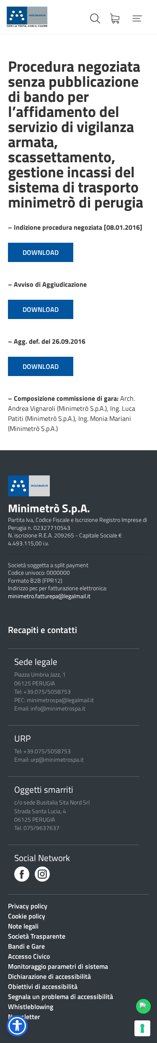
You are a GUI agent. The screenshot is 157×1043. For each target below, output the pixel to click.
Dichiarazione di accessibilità (49, 976)
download (41, 252)
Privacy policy (27, 906)
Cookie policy (26, 916)
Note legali (23, 926)
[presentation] (21, 873)
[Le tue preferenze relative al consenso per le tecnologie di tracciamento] (142, 1028)
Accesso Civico (29, 956)
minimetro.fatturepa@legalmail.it (49, 596)
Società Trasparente (36, 936)
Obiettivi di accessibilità (42, 986)
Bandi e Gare (26, 946)
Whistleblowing (30, 1006)
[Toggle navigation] (137, 18)
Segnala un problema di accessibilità (60, 996)
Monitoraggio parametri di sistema (58, 966)
